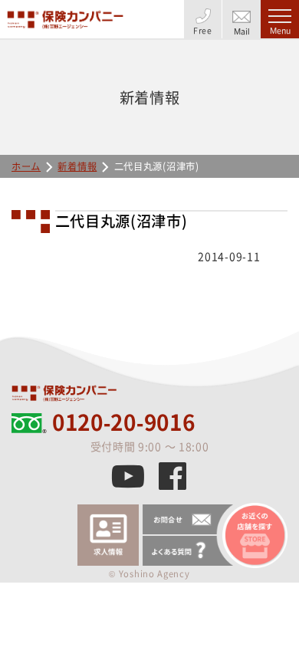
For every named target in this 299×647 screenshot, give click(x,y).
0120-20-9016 (123, 422)
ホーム (26, 166)
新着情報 (77, 166)
